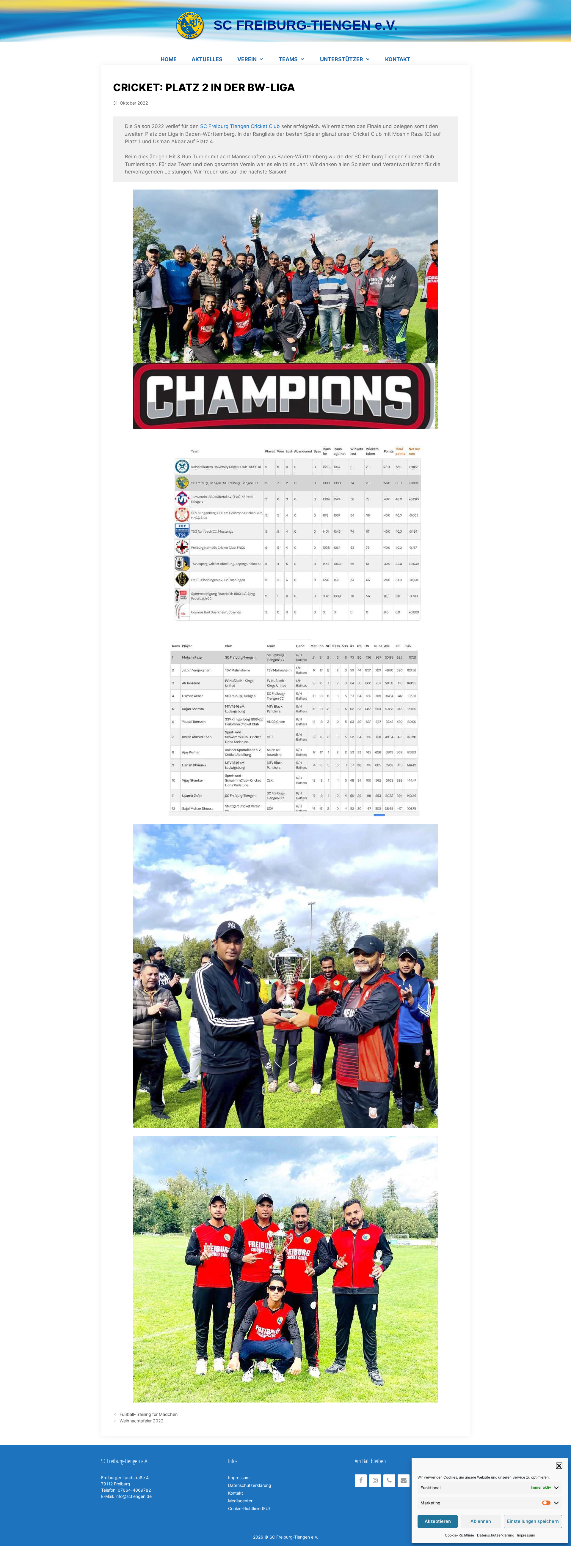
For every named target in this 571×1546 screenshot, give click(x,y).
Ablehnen (480, 1521)
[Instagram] (375, 1480)
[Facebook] (361, 1480)
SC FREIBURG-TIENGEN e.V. (306, 25)
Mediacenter (240, 1500)
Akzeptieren (438, 1521)
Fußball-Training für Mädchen (149, 1414)
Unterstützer (341, 59)
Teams (288, 59)
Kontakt (397, 59)
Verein (247, 59)
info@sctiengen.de (133, 1496)
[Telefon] (389, 1480)
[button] (559, 1466)
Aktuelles (207, 59)
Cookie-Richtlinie (459, 1535)
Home (169, 59)
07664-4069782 (134, 1490)
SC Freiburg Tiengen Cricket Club (240, 126)
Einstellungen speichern (533, 1521)
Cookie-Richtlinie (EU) (249, 1508)
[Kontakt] (404, 1480)
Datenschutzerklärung (495, 1535)
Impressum (526, 1535)
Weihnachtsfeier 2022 (142, 1420)
